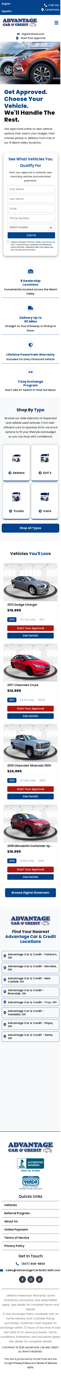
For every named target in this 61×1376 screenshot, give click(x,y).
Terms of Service (16, 1243)
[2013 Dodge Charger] (30, 602)
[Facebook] (21, 1284)
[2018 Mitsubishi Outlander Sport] (30, 844)
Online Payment (16, 1234)
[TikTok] (38, 1284)
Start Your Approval (30, 628)
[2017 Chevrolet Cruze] (30, 683)
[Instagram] (29, 1284)
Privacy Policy (35, 242)
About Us (11, 1226)
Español (7, 11)
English (6, 3)
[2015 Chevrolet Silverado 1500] (30, 763)
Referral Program (17, 1218)
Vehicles (10, 1210)
